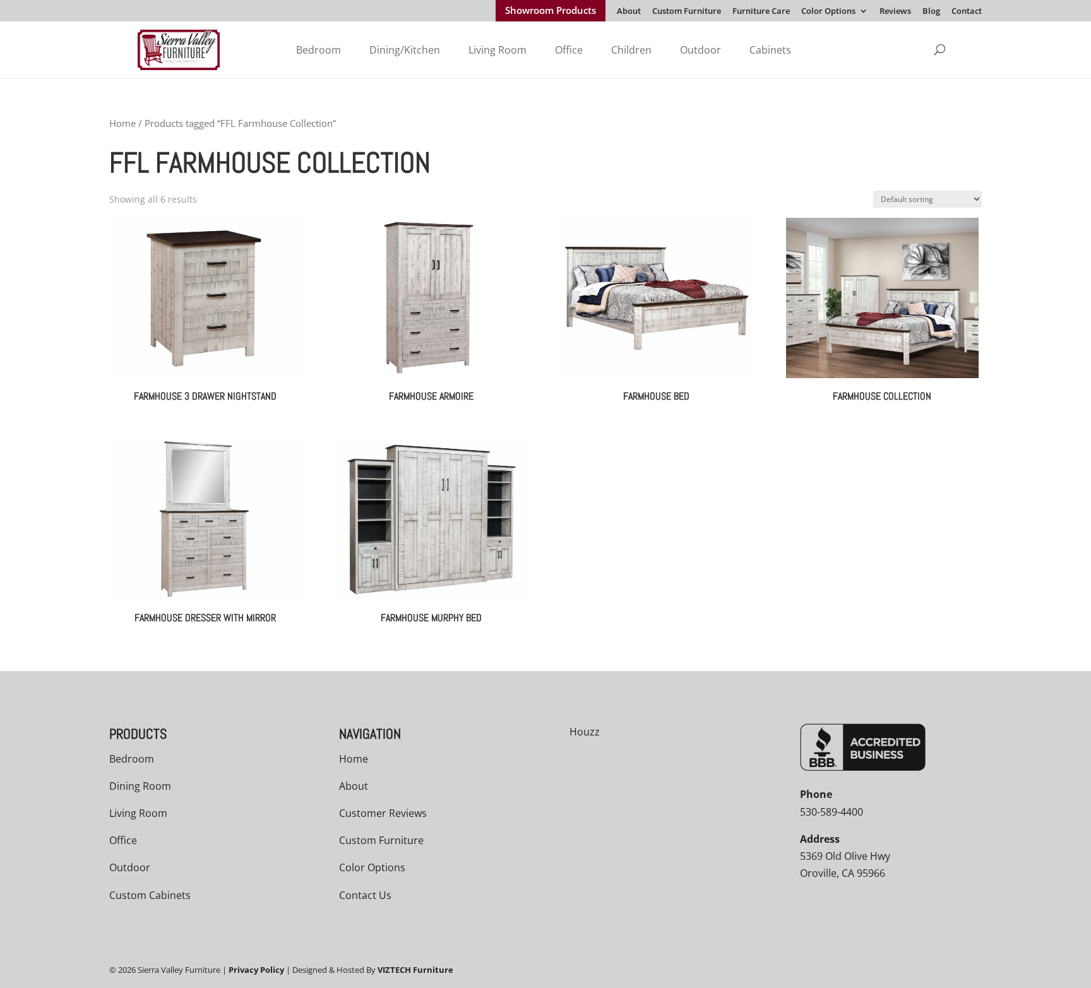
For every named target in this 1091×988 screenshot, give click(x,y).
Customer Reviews (383, 813)
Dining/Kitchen (404, 50)
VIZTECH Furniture (415, 969)
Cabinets (770, 50)
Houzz (584, 732)
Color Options (828, 11)
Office (569, 50)
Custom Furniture (686, 11)
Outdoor (700, 50)
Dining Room (140, 786)
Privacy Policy (256, 969)
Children (631, 50)
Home (122, 123)
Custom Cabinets (150, 895)
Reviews (895, 11)
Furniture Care (761, 11)
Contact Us (365, 895)
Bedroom (318, 50)
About (629, 11)
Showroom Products (550, 11)
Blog (931, 11)
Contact (966, 11)
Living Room (497, 50)
